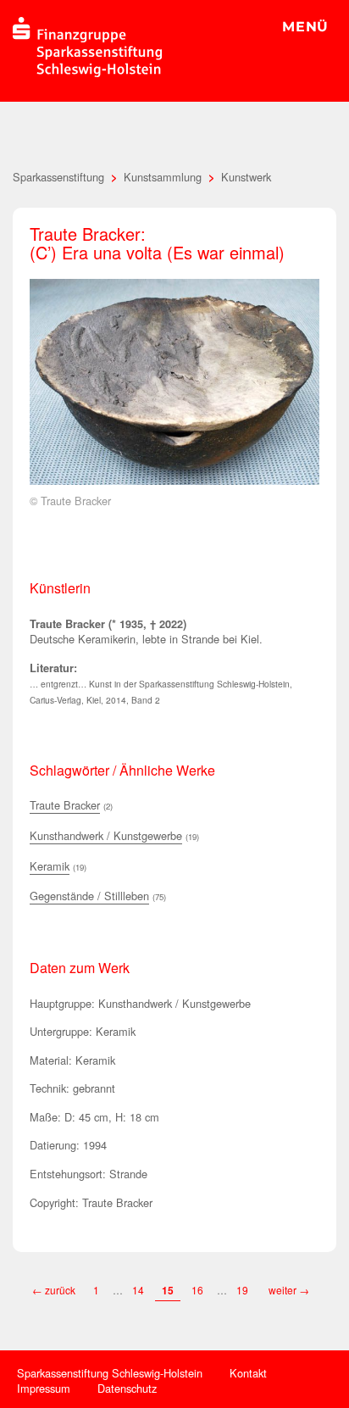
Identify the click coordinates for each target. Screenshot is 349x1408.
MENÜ (305, 27)
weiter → (289, 1290)
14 (138, 1290)
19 (243, 1290)
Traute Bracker (65, 805)
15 (168, 1290)
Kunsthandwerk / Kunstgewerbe (106, 835)
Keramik (49, 866)
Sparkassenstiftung (58, 177)
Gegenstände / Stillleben (89, 896)
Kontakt (248, 1373)
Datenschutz (127, 1388)
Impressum (43, 1388)
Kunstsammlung (163, 177)
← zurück (53, 1290)
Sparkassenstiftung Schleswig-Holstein (109, 1373)
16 (197, 1290)
